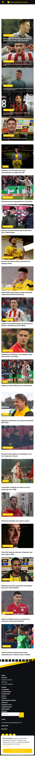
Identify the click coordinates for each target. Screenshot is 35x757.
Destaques (4, 682)
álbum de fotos (6, 704)
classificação (6, 691)
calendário (5, 689)
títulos (4, 698)
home (3, 675)
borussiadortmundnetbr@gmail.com (11, 722)
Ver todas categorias (7, 684)
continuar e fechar (17, 751)
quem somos (5, 709)
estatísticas (5, 694)
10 (30, 660)
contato (4, 711)
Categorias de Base (6, 679)
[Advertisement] (17, 11)
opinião (3, 687)
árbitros (4, 702)
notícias (4, 677)
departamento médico (8, 700)
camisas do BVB (6, 707)
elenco (3, 696)
